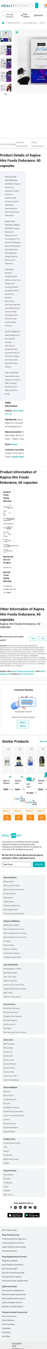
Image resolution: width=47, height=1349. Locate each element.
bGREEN (7, 1191)
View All (43, 741)
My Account (8, 1056)
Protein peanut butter (12, 1143)
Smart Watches (8, 1320)
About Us (7, 1091)
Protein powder (10, 894)
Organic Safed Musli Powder (15, 989)
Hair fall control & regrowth (13, 1273)
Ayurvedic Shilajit (10, 973)
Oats (5, 1147)
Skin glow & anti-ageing (11, 1277)
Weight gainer (9, 902)
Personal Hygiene (10, 1020)
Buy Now (7, 818)
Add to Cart (19, 811)
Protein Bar (8, 1155)
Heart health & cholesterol (12, 1265)
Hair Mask (7, 1028)
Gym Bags (6, 1332)
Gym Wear (6, 1336)
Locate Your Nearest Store (14, 1116)
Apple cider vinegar (11, 1159)
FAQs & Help (8, 1048)
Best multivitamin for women (15, 933)
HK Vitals (7, 1179)
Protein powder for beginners (14, 1239)
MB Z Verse (8, 1195)
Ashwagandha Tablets (12, 969)
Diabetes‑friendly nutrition (12, 1307)
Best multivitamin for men (14, 929)
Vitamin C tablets (10, 949)
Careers (7, 1120)
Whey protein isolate (12, 886)
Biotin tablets (9, 945)
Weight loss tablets (10, 1261)
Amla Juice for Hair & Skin (14, 985)
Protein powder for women (13, 1243)
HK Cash (7, 1103)
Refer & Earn (9, 1095)
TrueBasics (8, 1183)
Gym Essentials (8, 1324)
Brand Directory (10, 1124)
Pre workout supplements (14, 914)
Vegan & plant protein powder (14, 1247)
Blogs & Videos (9, 1132)
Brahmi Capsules (10, 981)
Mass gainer (8, 898)
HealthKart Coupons (11, 1108)
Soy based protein (9, 1251)
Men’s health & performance (13, 1299)
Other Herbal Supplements (23, 671)
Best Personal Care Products (15, 1032)
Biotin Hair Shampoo (12, 1008)
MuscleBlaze (9, 1175)
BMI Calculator (9, 1044)
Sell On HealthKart (11, 1128)
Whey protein (9, 882)
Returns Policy (9, 1068)
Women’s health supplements (14, 1295)
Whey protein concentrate (14, 890)
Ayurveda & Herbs (26, 674)
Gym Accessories (9, 1316)
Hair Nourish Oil (9, 1024)
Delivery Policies (10, 1064)
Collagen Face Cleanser (13, 1016)
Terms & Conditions (11, 1080)
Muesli (6, 1151)
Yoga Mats (6, 1328)
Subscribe (39, 864)
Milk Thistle (8, 993)
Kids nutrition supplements (13, 1291)
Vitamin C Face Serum (12, 997)
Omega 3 (7, 941)
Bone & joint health (9, 1269)
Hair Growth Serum (11, 1012)
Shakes (6, 1163)
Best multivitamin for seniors (15, 937)
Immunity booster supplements (15, 1281)
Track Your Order (10, 1076)
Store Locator (9, 1060)
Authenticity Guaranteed (13, 1112)
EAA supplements (11, 910)
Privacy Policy (9, 1072)
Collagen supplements (12, 957)
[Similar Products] (7, 760)
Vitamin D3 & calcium (12, 953)
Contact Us (8, 1052)
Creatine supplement (12, 906)
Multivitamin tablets (11, 925)
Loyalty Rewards (10, 1099)
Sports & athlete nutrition (12, 1303)
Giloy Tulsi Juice (10, 977)
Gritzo (6, 1187)
